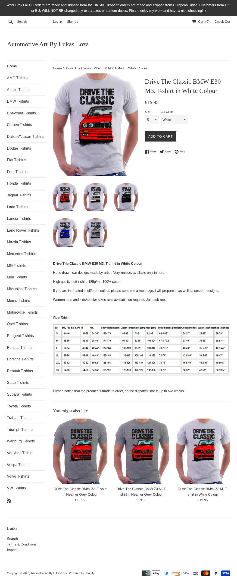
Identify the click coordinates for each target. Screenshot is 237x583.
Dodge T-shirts (19, 148)
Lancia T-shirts (19, 219)
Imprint (12, 550)
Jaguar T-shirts (19, 195)
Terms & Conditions (22, 544)
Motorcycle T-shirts (22, 312)
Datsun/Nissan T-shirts (25, 137)
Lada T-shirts (17, 207)
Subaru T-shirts (19, 394)
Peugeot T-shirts (20, 336)
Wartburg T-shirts (21, 441)
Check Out (222, 21)
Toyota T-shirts (19, 406)
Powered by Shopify (81, 573)
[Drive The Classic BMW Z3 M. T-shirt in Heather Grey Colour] (141, 451)
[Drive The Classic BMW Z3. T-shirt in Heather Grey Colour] (80, 451)
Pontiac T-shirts (19, 348)
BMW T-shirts (18, 101)
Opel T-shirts (17, 324)
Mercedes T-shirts (21, 254)
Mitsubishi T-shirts (22, 289)
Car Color (167, 111)
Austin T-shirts (18, 90)
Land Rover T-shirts (23, 230)
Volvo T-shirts (18, 476)
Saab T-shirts (18, 382)
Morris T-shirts (18, 301)
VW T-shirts (16, 488)
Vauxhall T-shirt (19, 453)
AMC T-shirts (17, 78)
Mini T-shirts (17, 277)
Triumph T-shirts (20, 430)
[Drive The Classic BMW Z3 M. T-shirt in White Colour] (203, 451)
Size (147, 111)
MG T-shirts (16, 266)
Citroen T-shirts (19, 125)
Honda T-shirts (19, 183)
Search (12, 539)
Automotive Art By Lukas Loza (48, 44)
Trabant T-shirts (19, 418)
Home (12, 66)
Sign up (72, 21)
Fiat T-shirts (16, 160)
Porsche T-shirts (20, 359)
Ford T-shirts (17, 172)
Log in (57, 21)
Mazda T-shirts (19, 242)
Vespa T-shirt (17, 465)
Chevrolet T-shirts (21, 113)
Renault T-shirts (20, 371)
